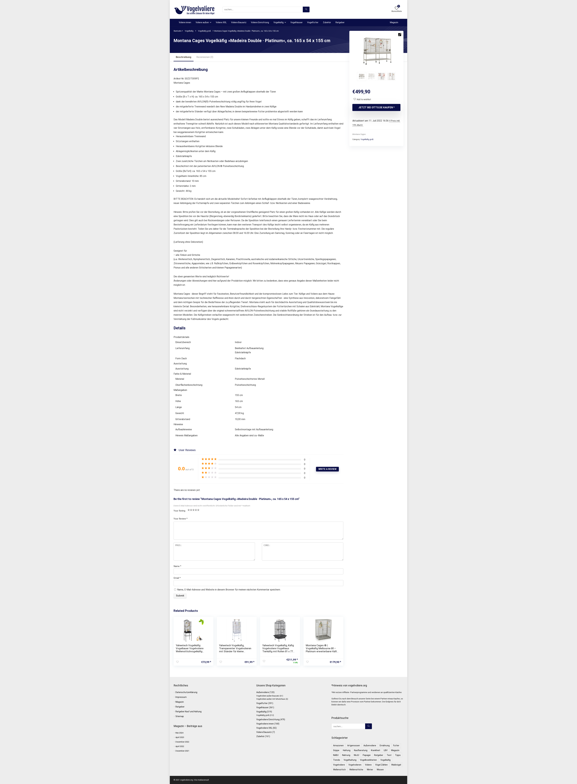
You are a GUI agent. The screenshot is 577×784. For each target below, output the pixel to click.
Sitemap (180, 716)
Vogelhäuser (296, 22)
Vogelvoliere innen (265, 723)
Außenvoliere (262, 692)
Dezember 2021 (182, 751)
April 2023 (180, 737)
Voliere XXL (221, 22)
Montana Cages (359, 134)
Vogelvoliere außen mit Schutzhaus (270, 699)
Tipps (398, 755)
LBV (386, 750)
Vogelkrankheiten (368, 760)
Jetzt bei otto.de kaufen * (376, 107)
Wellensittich (339, 769)
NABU (336, 755)
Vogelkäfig (278, 22)
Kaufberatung (360, 750)
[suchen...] (306, 9)
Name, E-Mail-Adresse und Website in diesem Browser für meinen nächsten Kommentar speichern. (229, 589)
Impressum (181, 697)
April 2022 (180, 746)
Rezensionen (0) (204, 57)
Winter (370, 769)
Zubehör (327, 22)
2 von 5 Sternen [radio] (190, 510)
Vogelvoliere (339, 765)
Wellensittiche (356, 769)
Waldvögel (396, 765)
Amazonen (338, 745)
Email (177, 578)
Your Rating (179, 510)
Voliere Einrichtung (260, 22)
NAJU (356, 755)
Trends (336, 760)
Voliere (368, 765)
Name (177, 566)
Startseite (177, 31)
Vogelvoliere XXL (264, 728)
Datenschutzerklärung (186, 692)
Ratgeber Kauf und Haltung (188, 711)
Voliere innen (185, 22)
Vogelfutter (312, 22)
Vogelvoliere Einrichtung (267, 719)
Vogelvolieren (354, 765)
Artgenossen (353, 745)
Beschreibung (183, 57)
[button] (399, 34)
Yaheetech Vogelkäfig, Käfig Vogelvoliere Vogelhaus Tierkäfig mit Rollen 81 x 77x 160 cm (278, 650)
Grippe (336, 750)
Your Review (181, 518)
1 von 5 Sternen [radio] (189, 510)
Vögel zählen (381, 765)
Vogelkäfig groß (204, 31)
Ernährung (385, 745)
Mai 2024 (179, 733)
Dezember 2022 (182, 742)
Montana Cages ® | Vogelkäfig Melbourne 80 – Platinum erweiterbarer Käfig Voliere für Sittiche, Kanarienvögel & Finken (322, 651)
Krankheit (375, 750)
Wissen (380, 769)
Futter (396, 745)
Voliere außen (202, 22)
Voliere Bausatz (238, 22)
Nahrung (346, 755)
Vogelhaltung (350, 760)
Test (389, 755)
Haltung (346, 750)
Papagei (367, 755)
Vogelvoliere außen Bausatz (267, 696)
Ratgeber (340, 22)
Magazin (394, 22)
